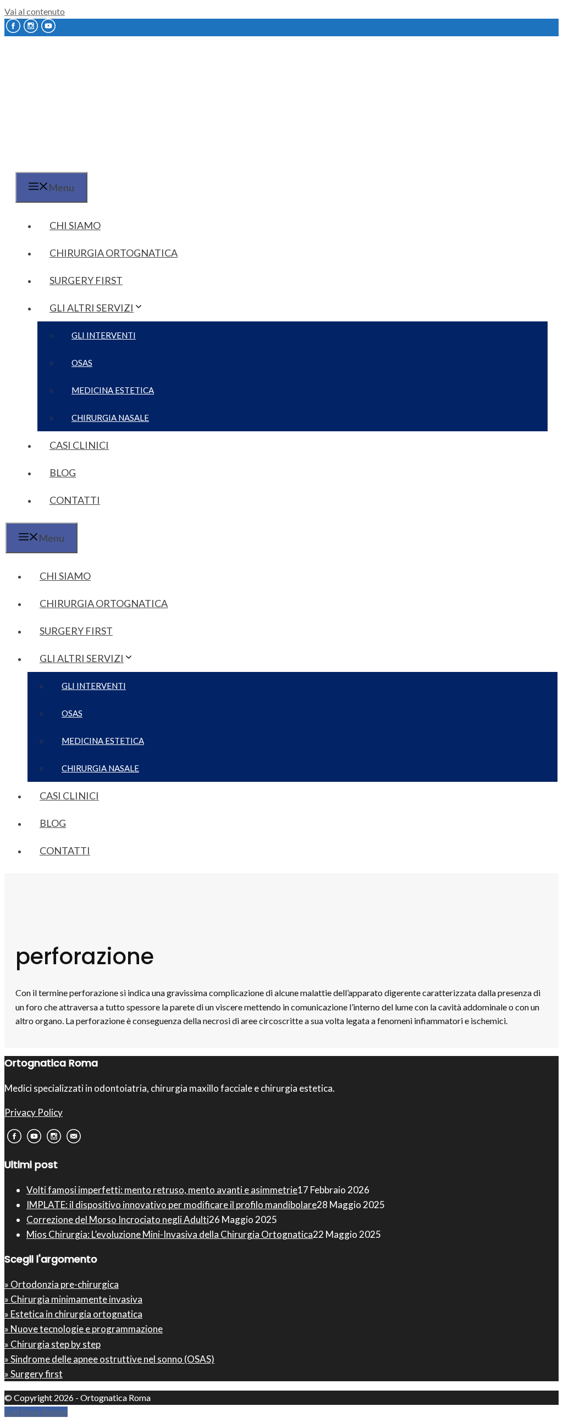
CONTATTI (74, 500)
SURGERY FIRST (86, 280)
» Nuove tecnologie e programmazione (83, 1329)
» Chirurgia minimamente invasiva (73, 1299)
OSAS (81, 363)
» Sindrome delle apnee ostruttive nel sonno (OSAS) (109, 1359)
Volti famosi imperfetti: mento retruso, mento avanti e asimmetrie (161, 1190)
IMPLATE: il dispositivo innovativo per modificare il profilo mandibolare (171, 1204)
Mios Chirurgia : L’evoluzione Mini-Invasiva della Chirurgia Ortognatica (169, 1234)
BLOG (62, 472)
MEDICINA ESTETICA (112, 390)
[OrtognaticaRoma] (73, 164)
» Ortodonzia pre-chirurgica (61, 1284)
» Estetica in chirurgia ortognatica (73, 1314)
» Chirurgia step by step (52, 1344)
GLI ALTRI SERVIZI (91, 308)
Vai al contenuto (34, 11)
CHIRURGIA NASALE (110, 418)
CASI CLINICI (79, 445)
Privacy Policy (33, 1112)
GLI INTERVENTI (103, 335)
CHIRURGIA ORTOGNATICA (113, 253)
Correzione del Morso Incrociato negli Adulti (117, 1219)
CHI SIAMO (75, 225)
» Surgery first (33, 1374)
